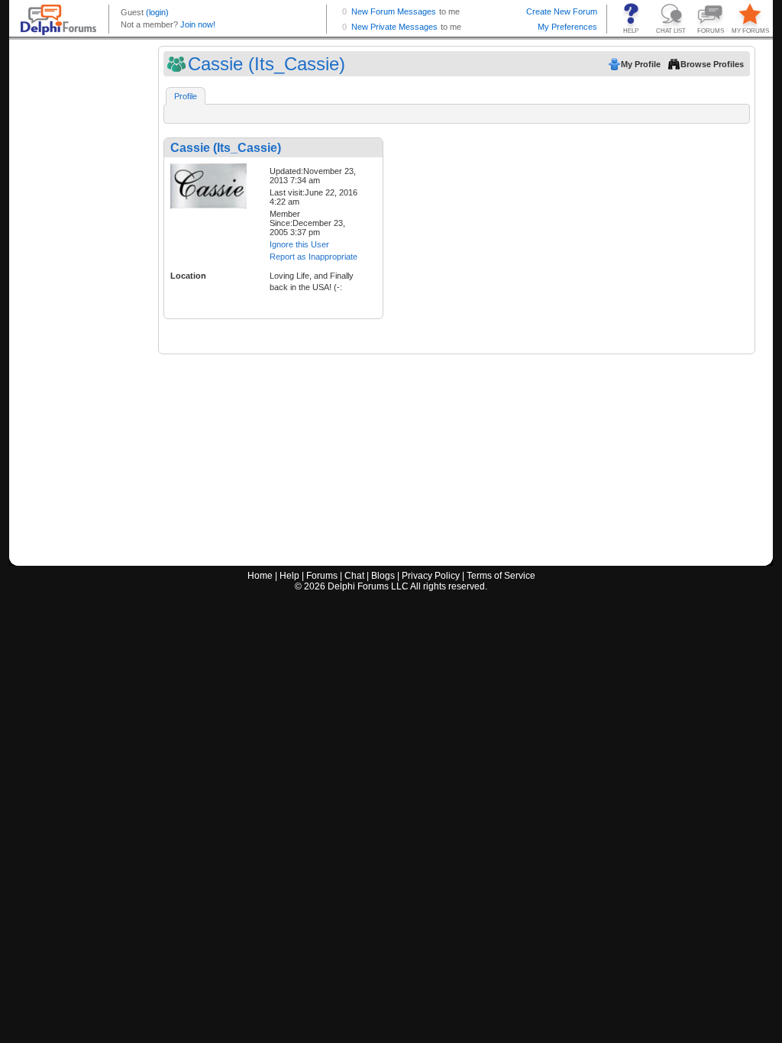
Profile (185, 96)
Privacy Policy (431, 575)
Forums (322, 575)
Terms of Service (501, 575)
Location (188, 275)
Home (260, 575)
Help (289, 575)
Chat (354, 575)
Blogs (383, 575)
